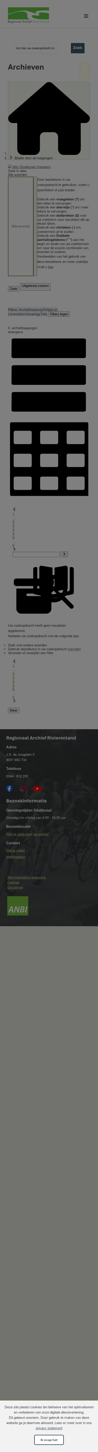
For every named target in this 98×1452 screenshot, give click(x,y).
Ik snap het (49, 1440)
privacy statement (49, 1427)
